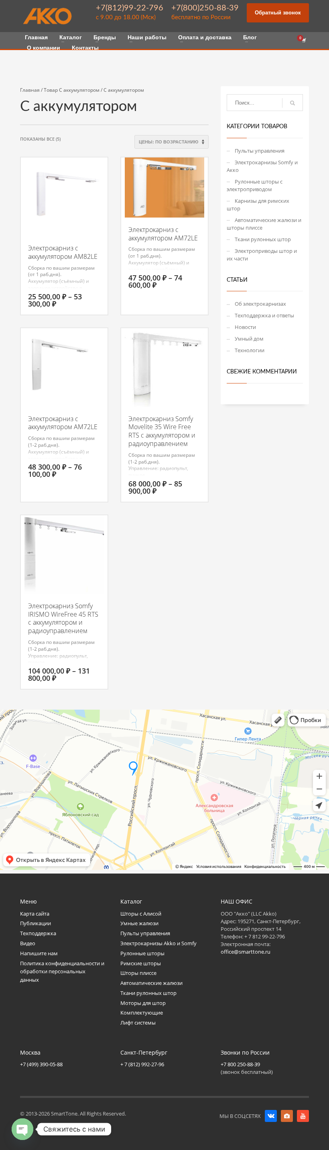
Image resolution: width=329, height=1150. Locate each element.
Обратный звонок (278, 13)
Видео (27, 943)
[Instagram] (287, 1116)
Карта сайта (34, 913)
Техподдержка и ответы (264, 315)
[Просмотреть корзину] (303, 40)
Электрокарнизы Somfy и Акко (262, 166)
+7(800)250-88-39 (205, 8)
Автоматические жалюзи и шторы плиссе (264, 223)
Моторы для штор (143, 1003)
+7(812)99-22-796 (129, 8)
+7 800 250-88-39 (240, 1064)
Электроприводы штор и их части (262, 254)
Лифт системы (138, 1022)
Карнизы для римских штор (258, 204)
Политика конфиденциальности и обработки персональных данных (62, 972)
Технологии (249, 350)
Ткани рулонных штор (263, 239)
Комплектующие (141, 1012)
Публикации (35, 923)
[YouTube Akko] (303, 1116)
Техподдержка (38, 933)
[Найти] (292, 103)
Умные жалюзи (139, 923)
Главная (30, 90)
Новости (245, 327)
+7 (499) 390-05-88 (41, 1064)
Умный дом (249, 338)
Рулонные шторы (142, 953)
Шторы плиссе (138, 972)
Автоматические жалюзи (151, 983)
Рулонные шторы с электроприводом (254, 185)
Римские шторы (140, 963)
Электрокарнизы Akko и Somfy (158, 943)
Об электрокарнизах (260, 303)
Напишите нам (39, 953)
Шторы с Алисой (140, 913)
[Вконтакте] (271, 1116)
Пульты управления (259, 150)
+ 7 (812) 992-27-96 (142, 1064)
